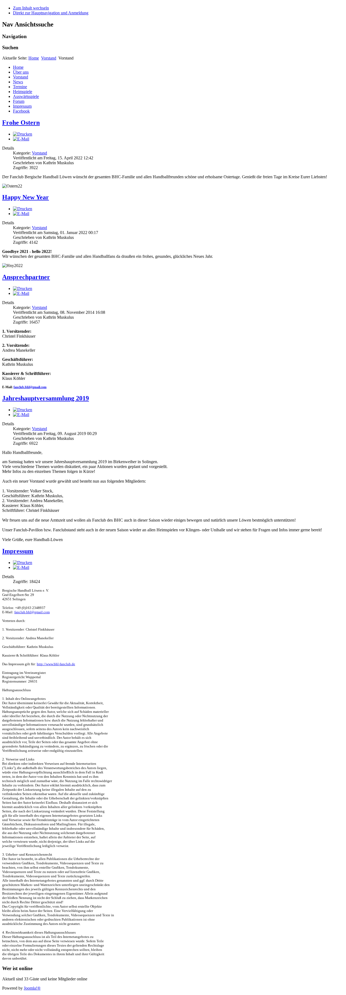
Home (33, 58)
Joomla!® (32, 988)
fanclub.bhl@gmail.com (30, 387)
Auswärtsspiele (26, 96)
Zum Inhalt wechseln (31, 8)
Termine (20, 86)
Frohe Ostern (21, 122)
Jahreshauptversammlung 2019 (45, 398)
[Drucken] (22, 134)
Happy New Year (25, 197)
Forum (18, 101)
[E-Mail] (21, 139)
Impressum (22, 106)
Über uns (21, 72)
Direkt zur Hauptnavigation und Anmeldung (50, 13)
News (18, 82)
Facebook (21, 111)
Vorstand (48, 58)
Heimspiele (22, 91)
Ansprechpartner (26, 277)
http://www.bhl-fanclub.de (56, 664)
